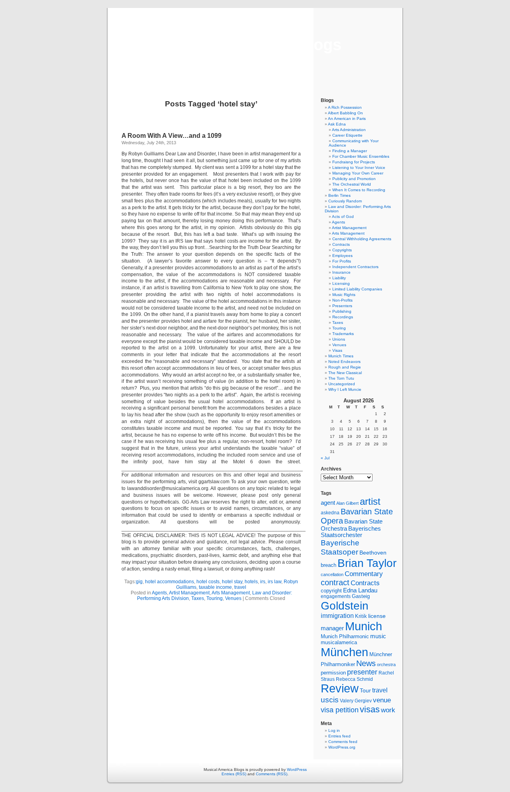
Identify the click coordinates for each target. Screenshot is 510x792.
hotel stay (232, 581)
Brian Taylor (366, 563)
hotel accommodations (169, 581)
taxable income (215, 587)
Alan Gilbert (347, 503)
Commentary (364, 574)
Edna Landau (360, 590)
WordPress (297, 769)
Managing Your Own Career (357, 173)
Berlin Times (339, 195)
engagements (336, 596)
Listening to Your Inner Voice (358, 167)
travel (240, 587)
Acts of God (343, 216)
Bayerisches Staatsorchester (351, 531)
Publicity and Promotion (354, 178)
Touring (214, 598)
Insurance (341, 272)
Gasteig (361, 596)
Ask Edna (337, 124)
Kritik (361, 616)
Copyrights (342, 250)
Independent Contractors (355, 267)
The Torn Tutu (341, 378)
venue (382, 700)
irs (262, 581)
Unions (338, 339)
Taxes (197, 598)
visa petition (340, 710)
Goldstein (345, 605)
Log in (334, 730)
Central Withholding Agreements (361, 239)
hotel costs (208, 581)
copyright (331, 591)
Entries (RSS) (234, 774)
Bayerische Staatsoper (340, 547)
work (388, 710)
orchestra (386, 664)
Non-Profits (342, 300)
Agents (159, 593)
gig (139, 581)
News (366, 663)
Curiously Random (345, 201)
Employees (342, 255)
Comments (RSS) (271, 774)
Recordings (342, 317)
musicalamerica (339, 642)
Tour (365, 690)
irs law (274, 581)
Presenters (342, 306)
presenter (362, 672)
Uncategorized (341, 384)
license (377, 616)
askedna (330, 513)
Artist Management (189, 593)
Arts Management (231, 593)
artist (370, 501)
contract (335, 582)
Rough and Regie (344, 367)
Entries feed (339, 736)
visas (370, 709)
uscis (330, 699)
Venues (233, 598)
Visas (337, 350)
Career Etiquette (347, 135)
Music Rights (343, 294)
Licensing (341, 283)
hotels (251, 581)
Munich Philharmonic (345, 636)
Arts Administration (349, 129)
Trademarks (343, 333)
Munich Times (340, 356)
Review (340, 688)
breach (328, 565)
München (344, 652)
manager (332, 628)
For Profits (341, 261)
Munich (363, 626)
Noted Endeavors (344, 361)
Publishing (341, 311)
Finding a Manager (349, 151)
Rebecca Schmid (354, 679)
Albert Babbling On (345, 113)
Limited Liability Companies (357, 289)
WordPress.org (341, 747)
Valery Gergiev (356, 700)
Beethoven (372, 552)
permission (333, 673)
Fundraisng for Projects (353, 162)
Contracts (341, 244)
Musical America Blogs (255, 44)
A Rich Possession (345, 107)
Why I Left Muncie (344, 389)
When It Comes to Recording (358, 190)
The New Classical (345, 373)
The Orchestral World (351, 184)
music (378, 636)
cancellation (332, 574)
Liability (339, 278)
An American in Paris (347, 118)
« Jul (325, 458)
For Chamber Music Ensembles (360, 156)
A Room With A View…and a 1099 (172, 135)
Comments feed (342, 741)
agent (328, 502)
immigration (337, 615)
